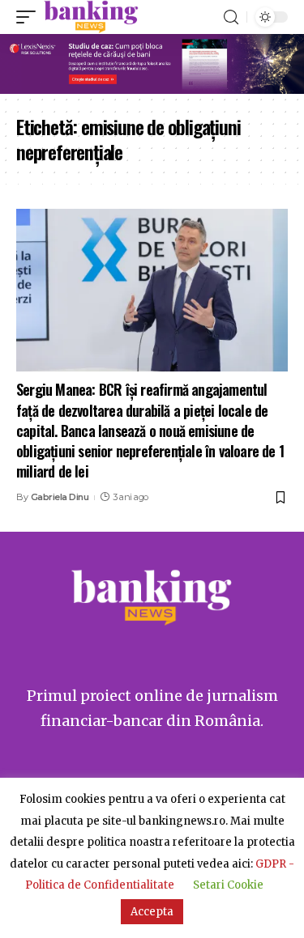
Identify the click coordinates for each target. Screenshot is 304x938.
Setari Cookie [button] (228, 885)
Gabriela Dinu (60, 497)
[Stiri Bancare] (91, 17)
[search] (231, 17)
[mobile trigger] (30, 17)
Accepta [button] (152, 912)
